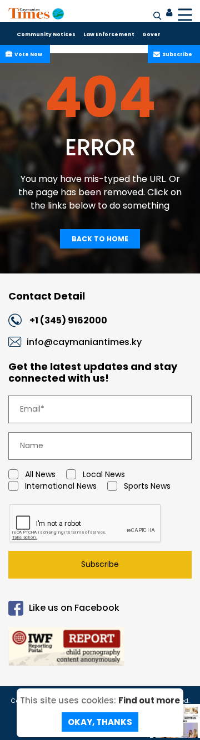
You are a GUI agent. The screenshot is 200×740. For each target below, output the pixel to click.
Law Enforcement (108, 34)
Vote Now (28, 54)
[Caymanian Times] (36, 13)
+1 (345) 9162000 (68, 320)
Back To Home (100, 239)
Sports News (147, 485)
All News (40, 474)
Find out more (149, 700)
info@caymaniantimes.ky (84, 342)
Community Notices (46, 34)
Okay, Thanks (100, 722)
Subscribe (177, 54)
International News (61, 485)
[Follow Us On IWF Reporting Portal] (100, 648)
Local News (104, 474)
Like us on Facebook (74, 607)
